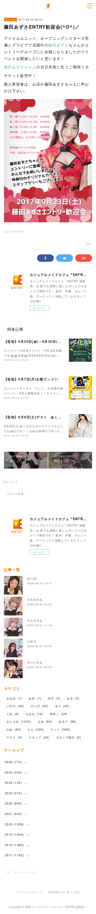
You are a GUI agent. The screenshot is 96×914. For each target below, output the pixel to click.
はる (73, 698)
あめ (35, 698)
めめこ (59, 714)
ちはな (34, 714)
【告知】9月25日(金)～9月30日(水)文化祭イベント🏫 (48, 341)
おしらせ (10, 19)
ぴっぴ (32, 578)
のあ (14, 729)
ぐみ (13, 714)
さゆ (45, 721)
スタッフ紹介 (68, 737)
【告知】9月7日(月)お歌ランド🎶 (31, 379)
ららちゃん (35, 599)
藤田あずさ (58, 45)
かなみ (14, 698)
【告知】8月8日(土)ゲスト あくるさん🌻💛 (40, 417)
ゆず (54, 698)
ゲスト (14, 737)
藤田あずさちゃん (20, 67)
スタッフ (39, 737)
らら (35, 729)
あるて (67, 721)
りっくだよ (35, 662)
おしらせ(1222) (14, 231)
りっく (60, 729)
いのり (32, 641)
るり (62, 706)
